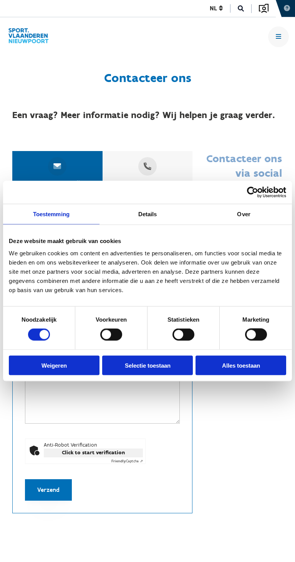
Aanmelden (264, 8)
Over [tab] (243, 214)
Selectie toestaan (148, 365)
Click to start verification (93, 452)
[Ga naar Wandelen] (31, 36)
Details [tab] (147, 214)
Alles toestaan (241, 365)
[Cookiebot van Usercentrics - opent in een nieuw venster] (252, 192)
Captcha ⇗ (127, 460)
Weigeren (54, 365)
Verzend (48, 489)
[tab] (57, 172)
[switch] (111, 335)
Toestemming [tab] (51, 214)
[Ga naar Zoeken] (241, 8)
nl (214, 8)
